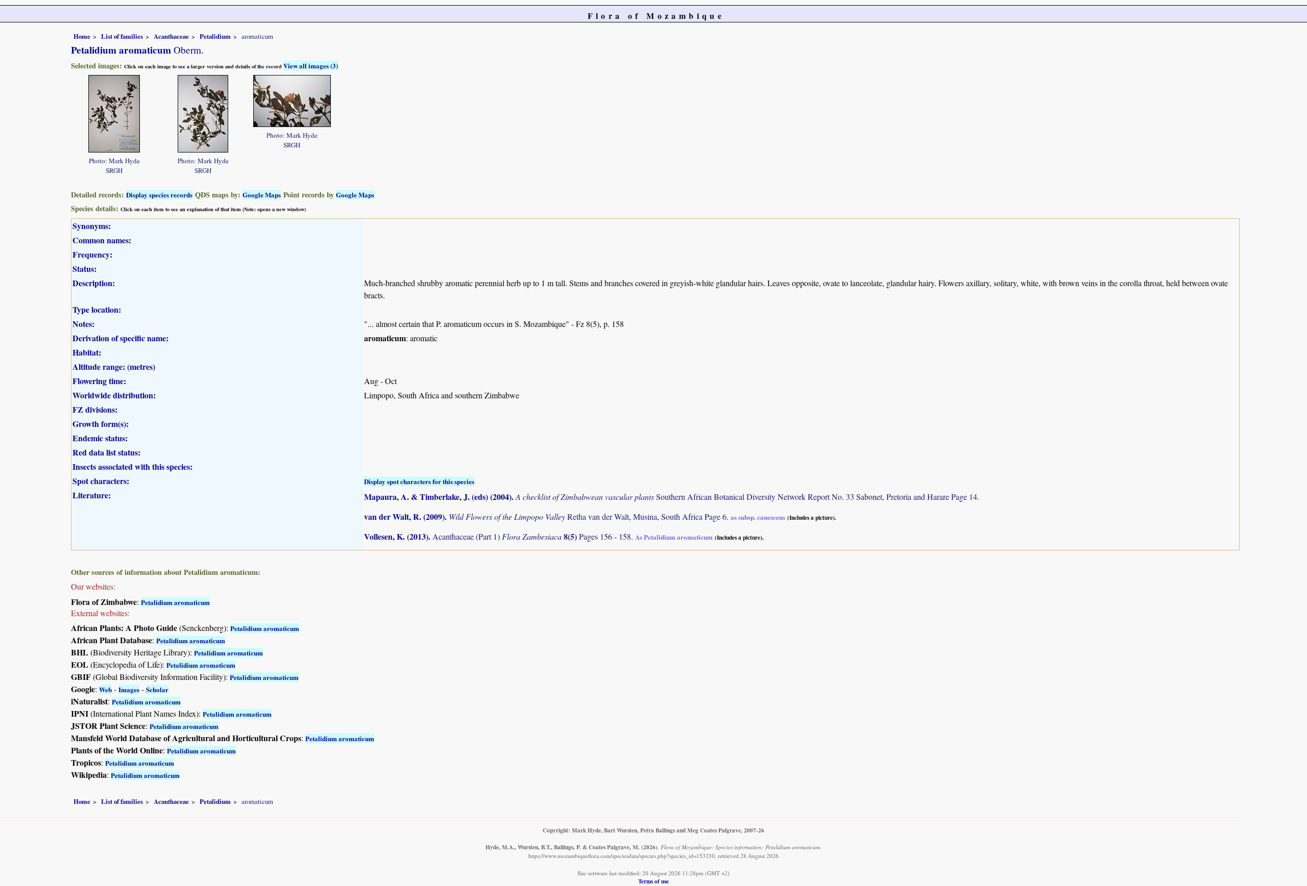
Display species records (159, 194)
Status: (84, 268)
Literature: (91, 495)
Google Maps (262, 194)
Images (128, 689)
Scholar (157, 689)
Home (82, 36)
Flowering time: (99, 381)
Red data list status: (106, 452)
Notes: (83, 324)
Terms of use (653, 881)
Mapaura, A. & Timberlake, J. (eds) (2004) (438, 496)
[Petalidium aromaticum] (114, 112)
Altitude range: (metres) (113, 366)
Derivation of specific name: (120, 338)
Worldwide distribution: (114, 395)
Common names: (101, 240)
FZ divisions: (94, 409)
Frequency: (92, 254)
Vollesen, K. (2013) (396, 536)
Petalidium (215, 36)
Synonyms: (91, 226)
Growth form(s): (100, 423)
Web (105, 689)
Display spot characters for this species (419, 481)
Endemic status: (100, 438)
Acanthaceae (171, 36)
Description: (93, 283)
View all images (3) (310, 65)
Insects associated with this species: (132, 466)
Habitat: (86, 352)
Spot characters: (100, 481)
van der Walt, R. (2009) (404, 516)
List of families (122, 36)
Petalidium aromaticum (175, 602)
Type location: (96, 309)
